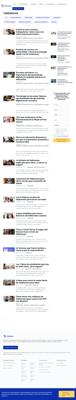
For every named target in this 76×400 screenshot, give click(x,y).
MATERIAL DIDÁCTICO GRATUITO (37, 305)
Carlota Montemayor (62, 48)
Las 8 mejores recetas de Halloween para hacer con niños (31, 198)
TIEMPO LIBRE (28, 285)
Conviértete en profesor (45, 372)
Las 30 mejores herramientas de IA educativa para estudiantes (65, 81)
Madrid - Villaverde (8, 365)
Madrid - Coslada (7, 368)
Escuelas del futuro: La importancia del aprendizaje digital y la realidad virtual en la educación (30, 75)
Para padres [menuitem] (33, 4)
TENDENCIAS (19, 38)
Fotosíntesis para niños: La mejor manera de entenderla (64, 68)
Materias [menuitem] (41, 4)
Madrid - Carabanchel (8, 363)
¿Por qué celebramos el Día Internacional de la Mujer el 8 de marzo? (31, 119)
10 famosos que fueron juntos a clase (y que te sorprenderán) (31, 249)
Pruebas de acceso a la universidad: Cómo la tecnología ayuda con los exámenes (31, 51)
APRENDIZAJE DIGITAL (28, 38)
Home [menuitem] (14, 4)
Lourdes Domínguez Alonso (64, 36)
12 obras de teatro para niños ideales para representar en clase (63, 44)
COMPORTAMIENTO (20, 125)
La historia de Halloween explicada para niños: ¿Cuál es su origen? (31, 162)
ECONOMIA (46, 58)
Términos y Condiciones (63, 136)
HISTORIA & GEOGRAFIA (39, 167)
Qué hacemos (60, 363)
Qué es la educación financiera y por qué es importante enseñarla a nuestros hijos (32, 139)
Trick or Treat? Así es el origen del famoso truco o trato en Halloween (32, 231)
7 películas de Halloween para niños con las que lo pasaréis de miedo (31, 181)
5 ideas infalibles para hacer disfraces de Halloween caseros (31, 214)
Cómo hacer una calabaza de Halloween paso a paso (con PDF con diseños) (31, 298)
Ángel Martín (60, 62)
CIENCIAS (67, 62)
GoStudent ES (60, 84)
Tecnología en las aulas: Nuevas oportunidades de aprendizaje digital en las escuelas (31, 98)
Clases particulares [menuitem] (23, 4)
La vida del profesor (44, 369)
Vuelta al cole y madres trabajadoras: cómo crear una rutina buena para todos (30, 31)
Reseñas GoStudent (62, 365)
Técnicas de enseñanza (44, 367)
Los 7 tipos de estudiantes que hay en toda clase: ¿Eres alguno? (32, 265)
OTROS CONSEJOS (38, 38)
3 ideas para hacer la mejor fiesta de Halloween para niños (31, 281)
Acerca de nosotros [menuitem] (62, 4)
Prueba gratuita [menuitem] (18, 8)
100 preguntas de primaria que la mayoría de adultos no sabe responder (64, 33)
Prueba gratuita (10, 347)
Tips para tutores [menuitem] (50, 4)
